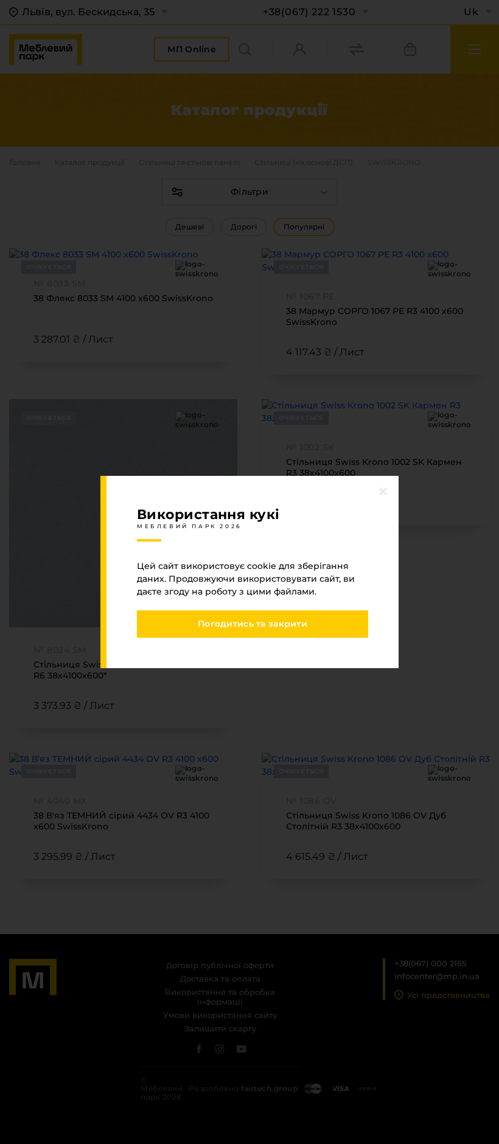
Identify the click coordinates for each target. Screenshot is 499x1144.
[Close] (383, 491)
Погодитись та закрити (252, 623)
